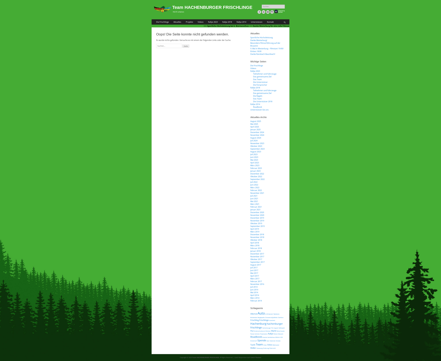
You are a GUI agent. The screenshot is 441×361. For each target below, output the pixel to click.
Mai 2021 (254, 201)
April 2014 (254, 295)
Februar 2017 (256, 281)
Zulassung (260, 348)
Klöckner (268, 331)
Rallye (270, 333)
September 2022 (257, 179)
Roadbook (257, 107)
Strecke (278, 341)
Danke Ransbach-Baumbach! (262, 54)
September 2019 (257, 226)
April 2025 (254, 127)
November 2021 (257, 193)
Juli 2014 (253, 287)
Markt (273, 330)
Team (259, 344)
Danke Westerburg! (258, 40)
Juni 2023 (254, 157)
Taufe (252, 344)
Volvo (269, 344)
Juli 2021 (253, 196)
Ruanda (264, 337)
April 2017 (254, 276)
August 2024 (255, 138)
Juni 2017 (254, 270)
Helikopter (281, 328)
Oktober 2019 (256, 223)
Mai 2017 (254, 273)
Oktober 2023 (256, 146)
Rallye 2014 (241, 22)
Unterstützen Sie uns (259, 109)
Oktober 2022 (256, 176)
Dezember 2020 (257, 212)
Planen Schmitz (254, 334)
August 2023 (255, 151)
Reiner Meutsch (278, 334)
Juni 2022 (254, 184)
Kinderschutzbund (259, 331)
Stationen (273, 341)
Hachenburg (258, 323)
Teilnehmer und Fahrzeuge (264, 74)
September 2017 (257, 262)
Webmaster (276, 345)
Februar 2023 (256, 168)
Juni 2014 (254, 289)
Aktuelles (177, 22)
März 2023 (254, 165)
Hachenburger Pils (267, 328)
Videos (201, 22)
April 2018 (254, 242)
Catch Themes (255, 357)
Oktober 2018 (256, 240)
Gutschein (272, 320)
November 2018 (257, 237)
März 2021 (254, 204)
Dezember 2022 (257, 173)
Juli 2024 (253, 140)
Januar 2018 (255, 251)
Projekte (189, 22)
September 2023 (257, 149)
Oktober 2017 (256, 259)
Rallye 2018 (227, 22)
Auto (261, 313)
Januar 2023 (255, 171)
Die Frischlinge (162, 22)
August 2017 (255, 265)
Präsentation (264, 334)
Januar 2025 (255, 129)
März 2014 (254, 298)
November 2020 (257, 215)
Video (265, 345)
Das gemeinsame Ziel (262, 76)
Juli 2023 (253, 154)
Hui (251, 330)
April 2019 (254, 229)
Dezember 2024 (257, 132)
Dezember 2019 (257, 218)
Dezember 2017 (257, 254)
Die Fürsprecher (260, 85)
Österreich (272, 348)
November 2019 (257, 220)
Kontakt (270, 22)
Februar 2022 (256, 190)
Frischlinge (264, 320)
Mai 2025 (254, 124)
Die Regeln (257, 96)
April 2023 (254, 162)
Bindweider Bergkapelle (257, 317)
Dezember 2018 (257, 234)
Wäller (253, 348)
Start (268, 341)
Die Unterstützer (260, 82)
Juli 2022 (253, 182)
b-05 (266, 314)
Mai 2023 (254, 160)
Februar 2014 (256, 300)
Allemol (253, 313)
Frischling (254, 320)
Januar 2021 (255, 209)
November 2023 (257, 143)
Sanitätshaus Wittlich (273, 337)
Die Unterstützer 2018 (262, 101)
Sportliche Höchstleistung (261, 37)
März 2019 (254, 231)
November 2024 (257, 135)
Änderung (266, 348)
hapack (276, 328)
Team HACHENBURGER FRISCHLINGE (212, 7)
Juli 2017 (253, 267)
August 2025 (255, 121)
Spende (261, 340)
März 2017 (254, 278)
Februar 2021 (256, 207)
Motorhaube (280, 331)
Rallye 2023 (213, 22)
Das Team (257, 79)
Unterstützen (256, 22)
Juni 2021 (254, 198)
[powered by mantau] (279, 12)
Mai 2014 (254, 292)
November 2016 (257, 284)
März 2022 (254, 187)
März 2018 (254, 245)
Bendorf (270, 314)
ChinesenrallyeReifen (271, 317)
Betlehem (276, 314)
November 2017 (257, 256)
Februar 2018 (256, 248)
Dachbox (280, 317)
